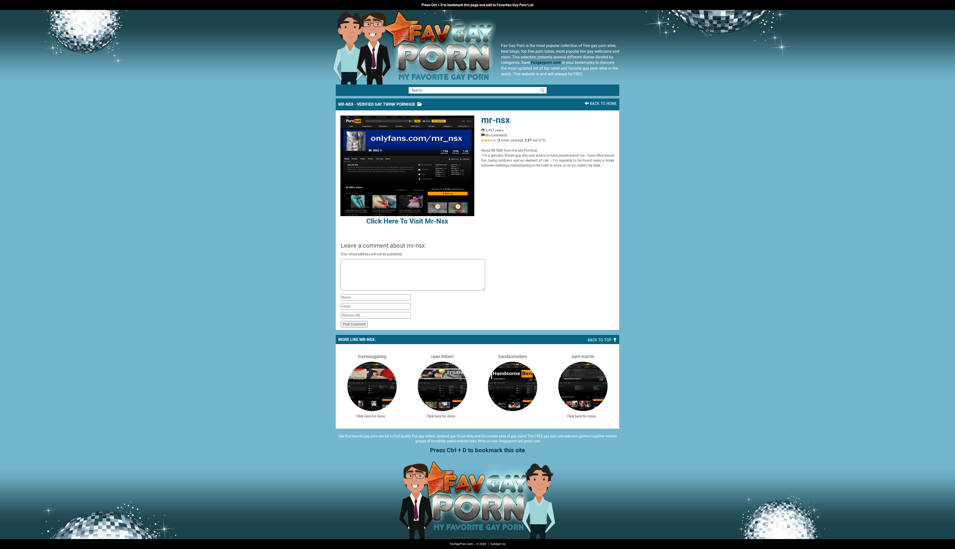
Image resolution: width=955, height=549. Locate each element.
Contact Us (497, 544)
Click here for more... (372, 416)
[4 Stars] (491, 140)
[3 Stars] (488, 140)
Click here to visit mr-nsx (407, 221)
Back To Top (600, 339)
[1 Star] (482, 140)
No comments (496, 135)
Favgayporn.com (546, 62)
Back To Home (603, 103)
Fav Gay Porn (454, 47)
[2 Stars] (485, 140)
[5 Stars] (494, 140)
